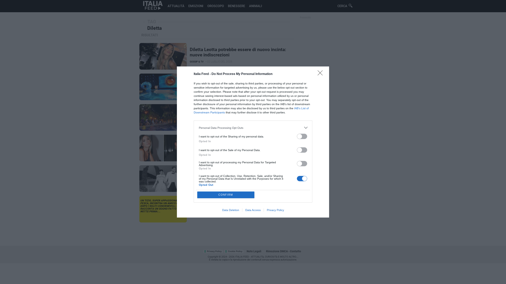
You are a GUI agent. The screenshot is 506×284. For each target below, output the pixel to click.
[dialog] (253, 142)
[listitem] (253, 128)
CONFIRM (225, 194)
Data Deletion (230, 210)
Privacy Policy (275, 210)
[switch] (302, 136)
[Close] (321, 74)
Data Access (253, 210)
